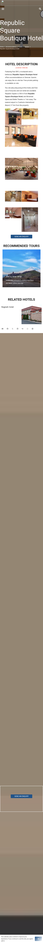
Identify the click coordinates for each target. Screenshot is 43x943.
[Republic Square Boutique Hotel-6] (30, 199)
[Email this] (2, 328)
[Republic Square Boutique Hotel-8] (30, 219)
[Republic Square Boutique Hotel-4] (21, 174)
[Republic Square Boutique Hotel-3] (21, 141)
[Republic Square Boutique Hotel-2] (30, 116)
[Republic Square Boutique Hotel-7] (13, 215)
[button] (3, 9)
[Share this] (7, 328)
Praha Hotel (6, 307)
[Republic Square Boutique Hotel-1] (13, 116)
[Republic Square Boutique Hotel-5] (13, 199)
